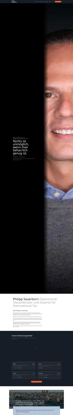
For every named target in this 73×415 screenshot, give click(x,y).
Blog (35, 1)
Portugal (47, 1)
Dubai (41, 1)
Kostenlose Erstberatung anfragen (36, 381)
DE (52, 1)
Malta (38, 1)
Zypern (44, 1)
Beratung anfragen (58, 1)
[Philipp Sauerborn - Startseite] (14, 2)
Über (49, 1)
